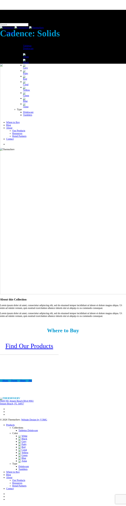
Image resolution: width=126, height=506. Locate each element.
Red (24, 447)
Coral (24, 449)
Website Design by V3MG (34, 419)
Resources (17, 483)
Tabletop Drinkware (28, 430)
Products (10, 425)
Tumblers (23, 469)
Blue (24, 458)
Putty (24, 444)
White (24, 436)
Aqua (24, 461)
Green (25, 455)
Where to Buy (13, 472)
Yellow (25, 452)
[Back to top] (1, 504)
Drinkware (23, 466)
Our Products (18, 480)
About (9, 477)
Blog (8, 474)
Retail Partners (19, 485)
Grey (24, 441)
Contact (10, 488)
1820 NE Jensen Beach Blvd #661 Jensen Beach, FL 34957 (17, 402)
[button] (29, 346)
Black (24, 438)
